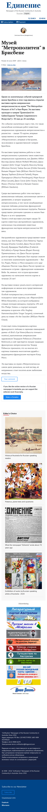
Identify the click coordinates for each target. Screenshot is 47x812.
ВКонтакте (5, 805)
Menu (43, 18)
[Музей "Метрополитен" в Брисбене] (21, 90)
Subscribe (8, 792)
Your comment (9, 379)
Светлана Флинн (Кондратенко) (23, 35)
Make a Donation (12, 397)
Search (33, 18)
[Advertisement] (23, 710)
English (27, 13)
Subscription (8, 22)
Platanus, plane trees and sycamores (19, 501)
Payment (21, 22)
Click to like (11, 65)
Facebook (5, 802)
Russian (20, 13)
